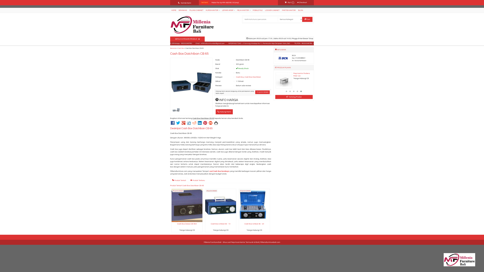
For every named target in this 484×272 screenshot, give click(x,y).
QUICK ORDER (263, 92)
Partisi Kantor (289, 10)
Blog (300, 10)
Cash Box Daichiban (253, 77)
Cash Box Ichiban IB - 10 (220, 224)
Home (173, 10)
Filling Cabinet (196, 10)
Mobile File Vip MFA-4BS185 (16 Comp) (225, 2)
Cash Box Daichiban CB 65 (189, 53)
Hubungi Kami (225, 112)
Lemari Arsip (227, 10)
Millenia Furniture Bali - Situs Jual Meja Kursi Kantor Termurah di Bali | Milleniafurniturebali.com (242, 242)
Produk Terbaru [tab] (198, 180)
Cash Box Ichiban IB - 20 (254, 224)
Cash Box (181, 48)
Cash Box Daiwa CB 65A (187, 224)
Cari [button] (308, 19)
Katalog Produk (295, 97)
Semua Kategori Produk (186, 39)
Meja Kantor (243, 10)
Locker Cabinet (272, 10)
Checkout (303, 2)
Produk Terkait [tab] (180, 180)
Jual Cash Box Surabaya (219, 171)
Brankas (183, 10)
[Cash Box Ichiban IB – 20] (254, 205)
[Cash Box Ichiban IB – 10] (220, 205)
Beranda (173, 48)
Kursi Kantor (212, 10)
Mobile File (258, 10)
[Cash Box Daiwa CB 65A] (187, 205)
